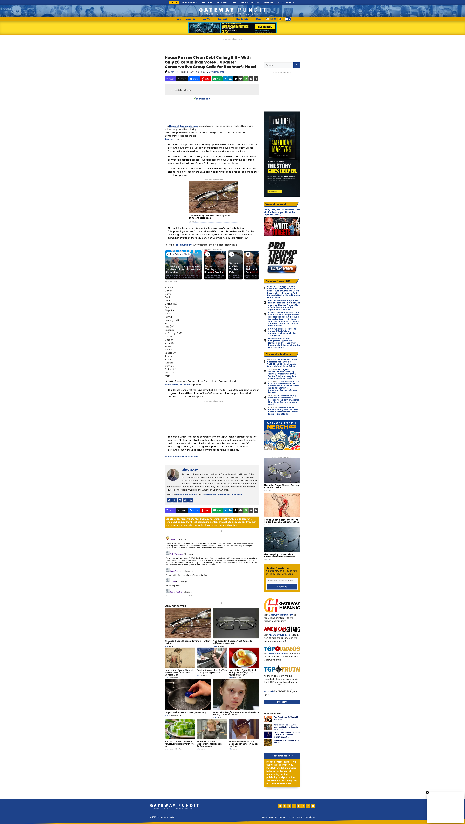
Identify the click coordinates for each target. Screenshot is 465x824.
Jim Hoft (190, 470)
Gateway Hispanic (189, 2)
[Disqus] (212, 565)
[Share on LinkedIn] (230, 78)
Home (178, 19)
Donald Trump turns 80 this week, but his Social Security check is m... (286, 727)
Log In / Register (285, 2)
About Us (190, 19)
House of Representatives (183, 125)
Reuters (169, 139)
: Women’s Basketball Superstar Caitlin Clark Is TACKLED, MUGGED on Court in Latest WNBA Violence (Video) (282, 363)
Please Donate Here (282, 755)
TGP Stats (282, 701)
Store (233, 2)
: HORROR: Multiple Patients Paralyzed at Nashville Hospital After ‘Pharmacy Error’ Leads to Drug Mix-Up (283, 410)
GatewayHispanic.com (281, 614)
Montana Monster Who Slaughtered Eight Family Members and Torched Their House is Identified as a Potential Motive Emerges (284, 343)
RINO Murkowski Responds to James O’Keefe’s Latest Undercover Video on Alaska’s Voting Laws (282, 332)
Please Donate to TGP (250, 2)
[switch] (288, 19)
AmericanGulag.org (279, 634)
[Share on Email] (250, 78)
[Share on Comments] (240, 78)
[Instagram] (308, 806)
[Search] (296, 65)
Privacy (292, 817)
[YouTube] (313, 806)
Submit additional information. (181, 456)
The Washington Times (177, 384)
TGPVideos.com (277, 653)
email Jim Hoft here (186, 494)
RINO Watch (207, 2)
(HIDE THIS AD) (237, 39)
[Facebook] (294, 806)
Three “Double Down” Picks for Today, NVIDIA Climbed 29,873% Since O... (287, 735)
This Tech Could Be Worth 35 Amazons (286, 718)
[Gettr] (285, 806)
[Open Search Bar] (280, 19)
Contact (282, 817)
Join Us (206, 19)
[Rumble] (299, 806)
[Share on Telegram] (225, 78)
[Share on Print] (256, 78)
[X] (289, 806)
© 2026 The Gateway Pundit (162, 817)
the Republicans (183, 244)
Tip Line (174, 2)
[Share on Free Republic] (235, 78)
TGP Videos (222, 2)
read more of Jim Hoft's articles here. (222, 494)
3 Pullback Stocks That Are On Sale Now (286, 741)
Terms (299, 817)
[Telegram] (303, 806)
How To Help (242, 19)
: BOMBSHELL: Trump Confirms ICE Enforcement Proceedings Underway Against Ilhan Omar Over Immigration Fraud (283, 399)
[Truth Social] (280, 806)
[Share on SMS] (245, 78)
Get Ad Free (268, 2)
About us (273, 817)
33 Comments (216, 71)
